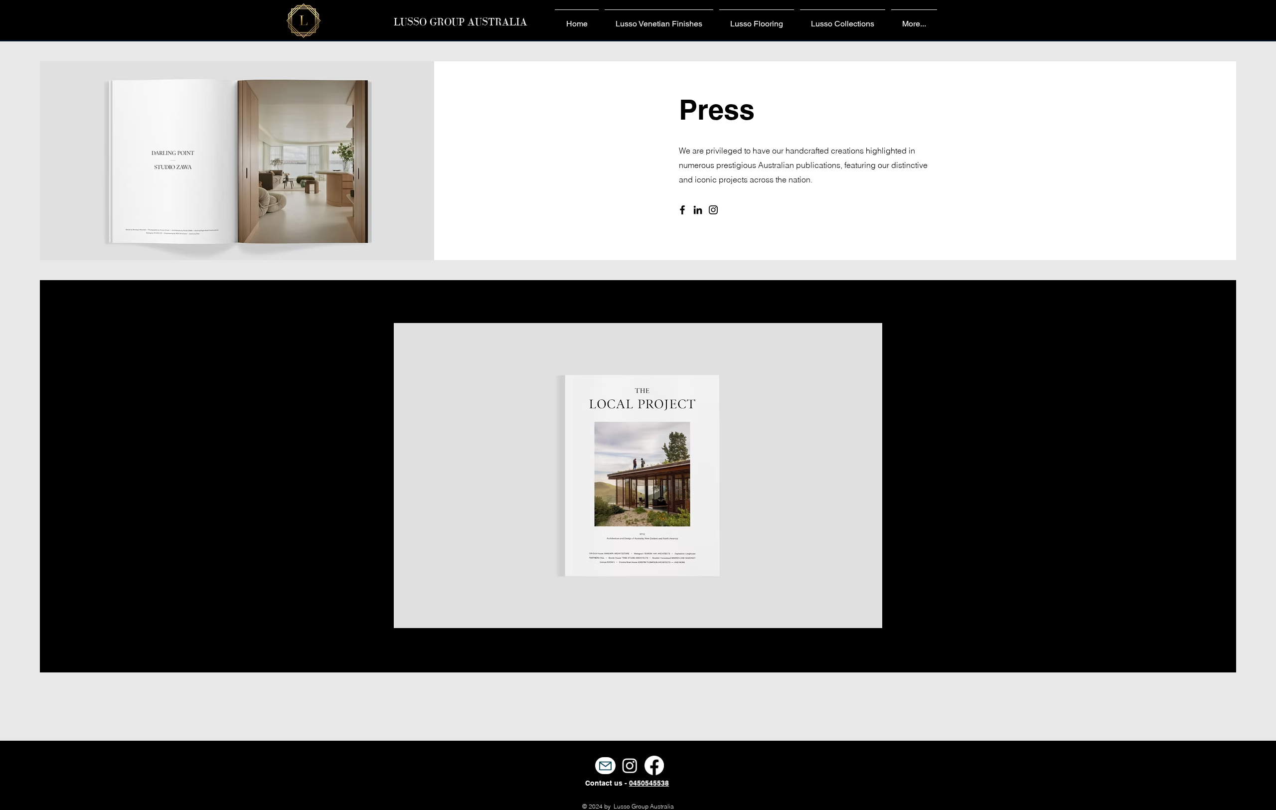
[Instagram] (713, 210)
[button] (638, 475)
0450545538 (649, 783)
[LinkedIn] (698, 210)
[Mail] (605, 765)
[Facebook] (682, 210)
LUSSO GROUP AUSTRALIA (460, 21)
